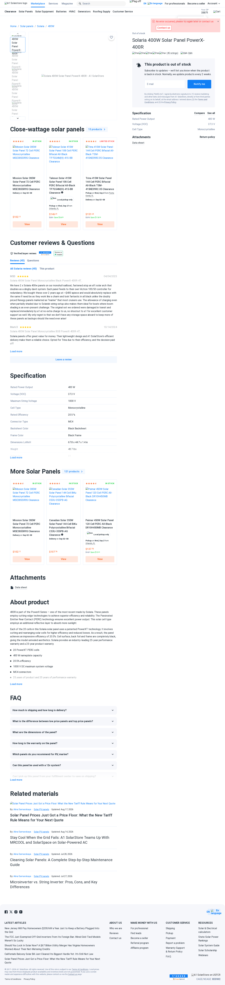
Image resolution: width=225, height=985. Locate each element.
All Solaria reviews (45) (23, 268)
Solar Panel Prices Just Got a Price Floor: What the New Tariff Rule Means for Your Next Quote (52, 960)
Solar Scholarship (207, 950)
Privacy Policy (170, 102)
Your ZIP (204, 11)
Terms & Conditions (80, 969)
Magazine (67, 3)
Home (13, 26)
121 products (71, 471)
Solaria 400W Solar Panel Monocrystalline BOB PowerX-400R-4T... (45, 331)
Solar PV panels (41, 809)
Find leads (136, 933)
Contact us (115, 938)
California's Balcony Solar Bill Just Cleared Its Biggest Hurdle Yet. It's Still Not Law (49, 954)
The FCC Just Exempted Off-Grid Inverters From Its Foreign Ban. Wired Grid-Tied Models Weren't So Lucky (53, 938)
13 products (95, 129)
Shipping (170, 928)
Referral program (140, 943)
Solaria (40, 26)
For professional (139, 928)
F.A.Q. (168, 956)
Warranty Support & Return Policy (175, 949)
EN (145, 3)
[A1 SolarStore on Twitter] (11, 911)
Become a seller (196, 3)
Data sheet (138, 142)
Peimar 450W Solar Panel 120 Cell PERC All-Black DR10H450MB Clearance (100, 524)
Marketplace (38, 3)
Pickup (169, 933)
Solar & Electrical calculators (207, 930)
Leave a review (64, 359)
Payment (171, 938)
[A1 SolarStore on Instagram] (15, 911)
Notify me (199, 84)
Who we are (115, 928)
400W (51, 26)
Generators (84, 11)
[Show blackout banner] (135, 3)
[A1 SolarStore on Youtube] (20, 911)
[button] (17, 33)
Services (53, 3)
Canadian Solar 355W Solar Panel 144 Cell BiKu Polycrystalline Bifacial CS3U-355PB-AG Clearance (63, 527)
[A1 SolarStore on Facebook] (6, 911)
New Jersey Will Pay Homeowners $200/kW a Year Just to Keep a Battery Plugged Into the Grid (52, 930)
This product (46, 268)
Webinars (203, 955)
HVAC (72, 11)
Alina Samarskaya (22, 809)
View (27, 224)
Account (212, 3)
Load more (16, 351)
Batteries (61, 11)
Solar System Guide (208, 945)
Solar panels (26, 26)
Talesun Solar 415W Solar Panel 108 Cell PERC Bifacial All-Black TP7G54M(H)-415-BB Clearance (62, 185)
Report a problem (175, 943)
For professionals (175, 3)
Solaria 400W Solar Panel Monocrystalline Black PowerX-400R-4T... (46, 280)
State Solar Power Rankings (208, 938)
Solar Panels (26, 11)
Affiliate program (139, 947)
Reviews (113, 933)
